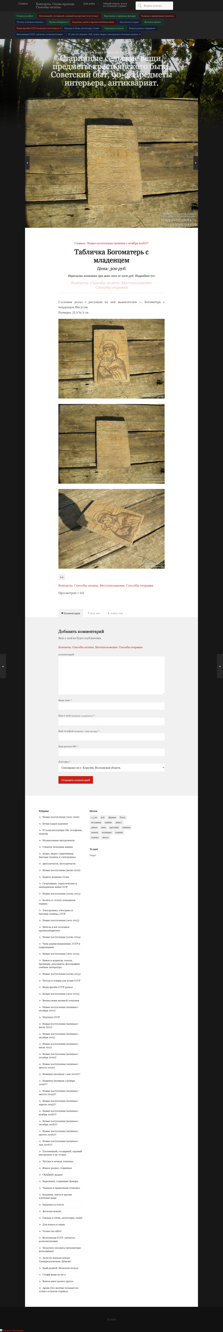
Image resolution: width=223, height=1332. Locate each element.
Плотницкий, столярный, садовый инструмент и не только (68, 16)
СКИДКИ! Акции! (52, 1174)
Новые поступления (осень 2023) (61, 973)
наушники (107, 832)
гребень (108, 822)
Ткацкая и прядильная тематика (157, 16)
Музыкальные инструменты (58, 840)
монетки (126, 827)
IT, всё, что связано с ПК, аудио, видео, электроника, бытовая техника (103, 34)
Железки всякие (152, 22)
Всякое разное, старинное (142, 28)
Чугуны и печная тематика (30, 22)
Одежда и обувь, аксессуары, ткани (81, 28)
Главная (23, 3)
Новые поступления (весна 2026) (61, 870)
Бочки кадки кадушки (55, 823)
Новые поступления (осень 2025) (61, 893)
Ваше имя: (65, 700)
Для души (89, 3)
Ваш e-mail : (76, 715)
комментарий (66, 654)
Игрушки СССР (51, 1017)
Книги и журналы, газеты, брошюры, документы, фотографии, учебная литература (59, 964)
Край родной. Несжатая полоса (60, 1268)
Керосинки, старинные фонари (120, 16)
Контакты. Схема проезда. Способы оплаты (55, 5)
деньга (119, 822)
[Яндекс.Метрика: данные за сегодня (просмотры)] (12, 1330)
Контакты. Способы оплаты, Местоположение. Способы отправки (111, 285)
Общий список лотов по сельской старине (115, 4)
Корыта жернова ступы (55, 877)
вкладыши (96, 822)
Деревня (112, 817)
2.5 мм (94, 817)
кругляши (114, 827)
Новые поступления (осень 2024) (61, 937)
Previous (27, 163)
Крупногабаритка (58, 22)
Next (195, 163)
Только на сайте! (25, 16)
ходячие (119, 832)
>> (62, 577)
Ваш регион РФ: (68, 746)
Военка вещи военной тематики (60, 1000)
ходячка (95, 837)
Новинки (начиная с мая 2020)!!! (61, 1074)
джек (103, 827)
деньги (94, 827)
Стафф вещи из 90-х (54, 1274)
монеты (94, 832)
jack (103, 817)
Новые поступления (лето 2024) (60, 953)
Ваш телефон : (79, 731)
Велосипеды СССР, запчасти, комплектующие (40, 34)
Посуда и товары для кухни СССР (61, 980)
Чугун (122, 817)
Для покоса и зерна (129, 22)
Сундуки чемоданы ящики (57, 846)
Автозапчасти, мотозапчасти (58, 863)
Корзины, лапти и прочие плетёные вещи (93, 22)
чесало (105, 837)
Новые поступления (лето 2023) (60, 993)
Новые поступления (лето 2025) (60, 920)
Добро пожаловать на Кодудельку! (111, 52)
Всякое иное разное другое (57, 1281)
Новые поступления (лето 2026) (60, 817)
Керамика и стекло (114, 28)
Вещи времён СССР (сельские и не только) (38, 28)
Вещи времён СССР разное (57, 987)
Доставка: (64, 761)
